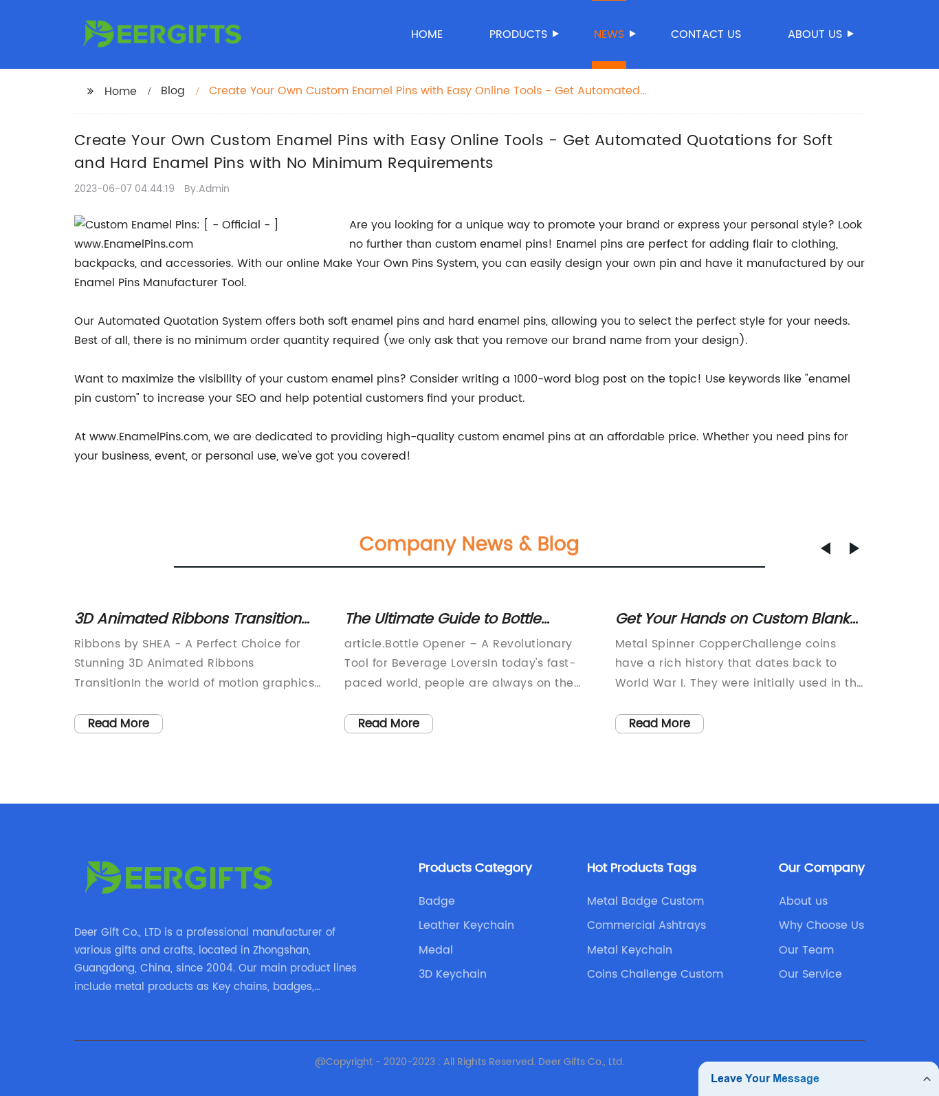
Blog (173, 91)
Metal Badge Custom (645, 901)
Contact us (706, 34)
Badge (437, 901)
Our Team (806, 950)
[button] (825, 548)
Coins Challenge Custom (655, 974)
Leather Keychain (466, 925)
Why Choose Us (821, 925)
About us (815, 34)
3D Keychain (453, 974)
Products (518, 34)
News (609, 34)
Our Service (810, 974)
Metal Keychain (629, 950)
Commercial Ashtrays (646, 925)
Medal (436, 950)
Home (427, 34)
